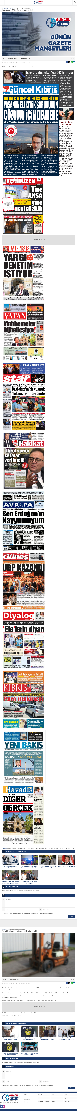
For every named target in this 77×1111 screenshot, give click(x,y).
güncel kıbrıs (31, 848)
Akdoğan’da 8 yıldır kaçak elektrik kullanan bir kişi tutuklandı (29, 1039)
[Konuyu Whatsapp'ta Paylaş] (72, 62)
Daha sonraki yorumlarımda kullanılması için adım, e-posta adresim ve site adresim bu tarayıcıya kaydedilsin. (28, 913)
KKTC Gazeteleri (70, 848)
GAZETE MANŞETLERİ (10, 8)
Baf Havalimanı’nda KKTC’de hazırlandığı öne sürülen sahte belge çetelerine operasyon (29, 868)
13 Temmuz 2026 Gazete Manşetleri (10, 867)
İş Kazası (21, 1019)
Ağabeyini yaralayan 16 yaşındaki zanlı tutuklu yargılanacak (47, 1038)
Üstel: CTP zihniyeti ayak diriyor (66, 866)
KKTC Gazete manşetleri (59, 848)
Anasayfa (3, 8)
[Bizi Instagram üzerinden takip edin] (4, 1106)
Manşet (15, 58)
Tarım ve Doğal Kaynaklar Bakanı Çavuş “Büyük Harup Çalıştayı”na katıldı (29, 1054)
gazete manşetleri (22, 848)
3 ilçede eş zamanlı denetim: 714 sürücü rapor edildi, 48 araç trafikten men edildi (48, 868)
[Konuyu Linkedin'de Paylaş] (74, 62)
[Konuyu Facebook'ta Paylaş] (67, 62)
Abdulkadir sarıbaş (11, 848)
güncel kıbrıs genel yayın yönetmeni (44, 848)
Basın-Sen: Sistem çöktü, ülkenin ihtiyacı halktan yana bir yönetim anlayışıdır (10, 883)
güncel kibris (14, 1019)
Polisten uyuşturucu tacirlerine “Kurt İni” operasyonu (10, 1053)
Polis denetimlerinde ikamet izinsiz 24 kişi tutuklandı (10, 1038)
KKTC (7, 929)
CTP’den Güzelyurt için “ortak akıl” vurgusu (29, 882)
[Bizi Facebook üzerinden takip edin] (1, 1106)
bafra (8, 1019)
